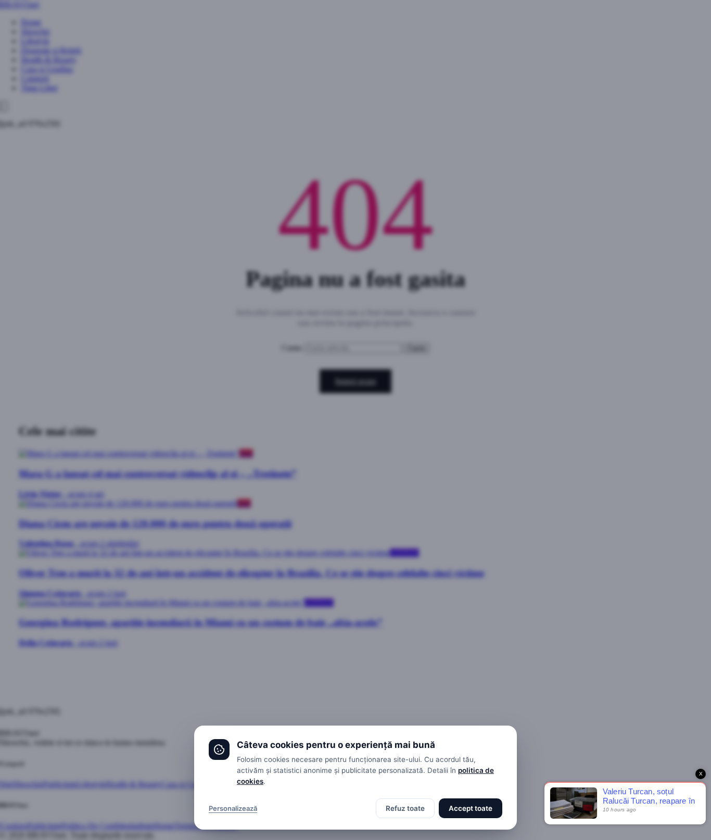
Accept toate (470, 808)
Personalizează (233, 808)
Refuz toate (405, 808)
